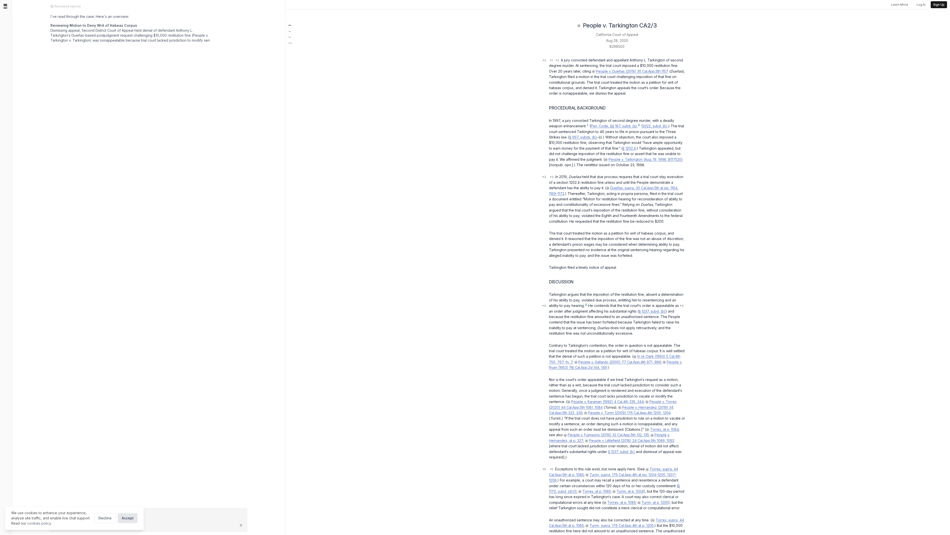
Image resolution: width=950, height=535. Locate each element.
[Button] (241, 525)
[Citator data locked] (578, 25)
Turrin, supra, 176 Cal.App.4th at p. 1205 (622, 525)
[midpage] (5, 6)
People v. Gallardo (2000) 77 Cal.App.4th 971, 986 (619, 362)
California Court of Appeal (617, 34)
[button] (290, 25)
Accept (128, 518)
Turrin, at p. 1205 (654, 502)
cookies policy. (39, 523)
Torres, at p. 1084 (664, 429)
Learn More (899, 4)
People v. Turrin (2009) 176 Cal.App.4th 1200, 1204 (629, 413)
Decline (105, 518)
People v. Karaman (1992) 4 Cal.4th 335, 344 (607, 402)
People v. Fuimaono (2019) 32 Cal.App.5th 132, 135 (608, 435)
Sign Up (939, 4)
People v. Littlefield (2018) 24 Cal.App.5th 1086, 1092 (631, 440)
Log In (921, 4)
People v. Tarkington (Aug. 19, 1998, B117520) (646, 159)
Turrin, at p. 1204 (630, 491)
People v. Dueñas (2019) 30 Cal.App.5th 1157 (632, 71)
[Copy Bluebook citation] (662, 25)
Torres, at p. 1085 (596, 491)
